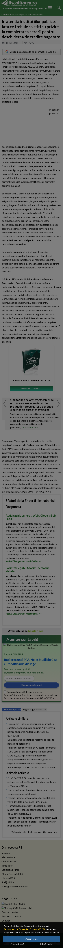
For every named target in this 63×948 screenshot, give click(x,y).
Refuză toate (45, 944)
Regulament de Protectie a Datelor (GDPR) (24, 929)
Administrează (17, 944)
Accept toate (32, 939)
